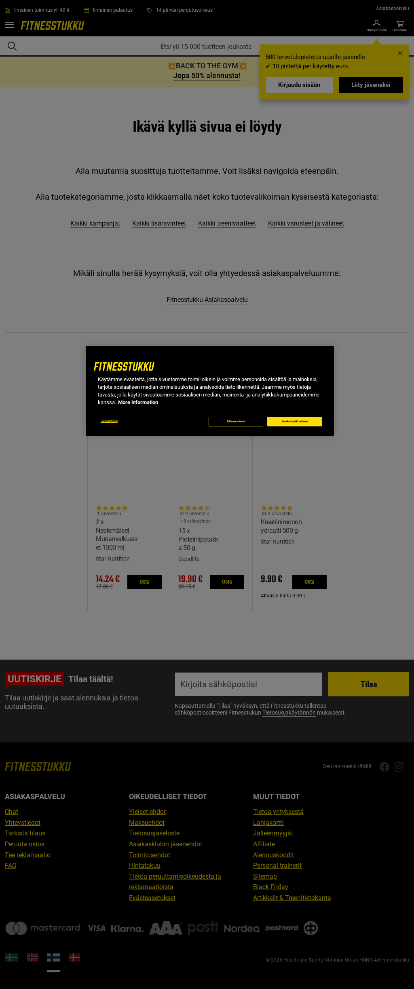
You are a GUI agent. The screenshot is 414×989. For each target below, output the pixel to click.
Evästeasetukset (109, 421)
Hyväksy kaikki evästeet (295, 421)
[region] (210, 391)
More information (138, 402)
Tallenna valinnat (236, 421)
